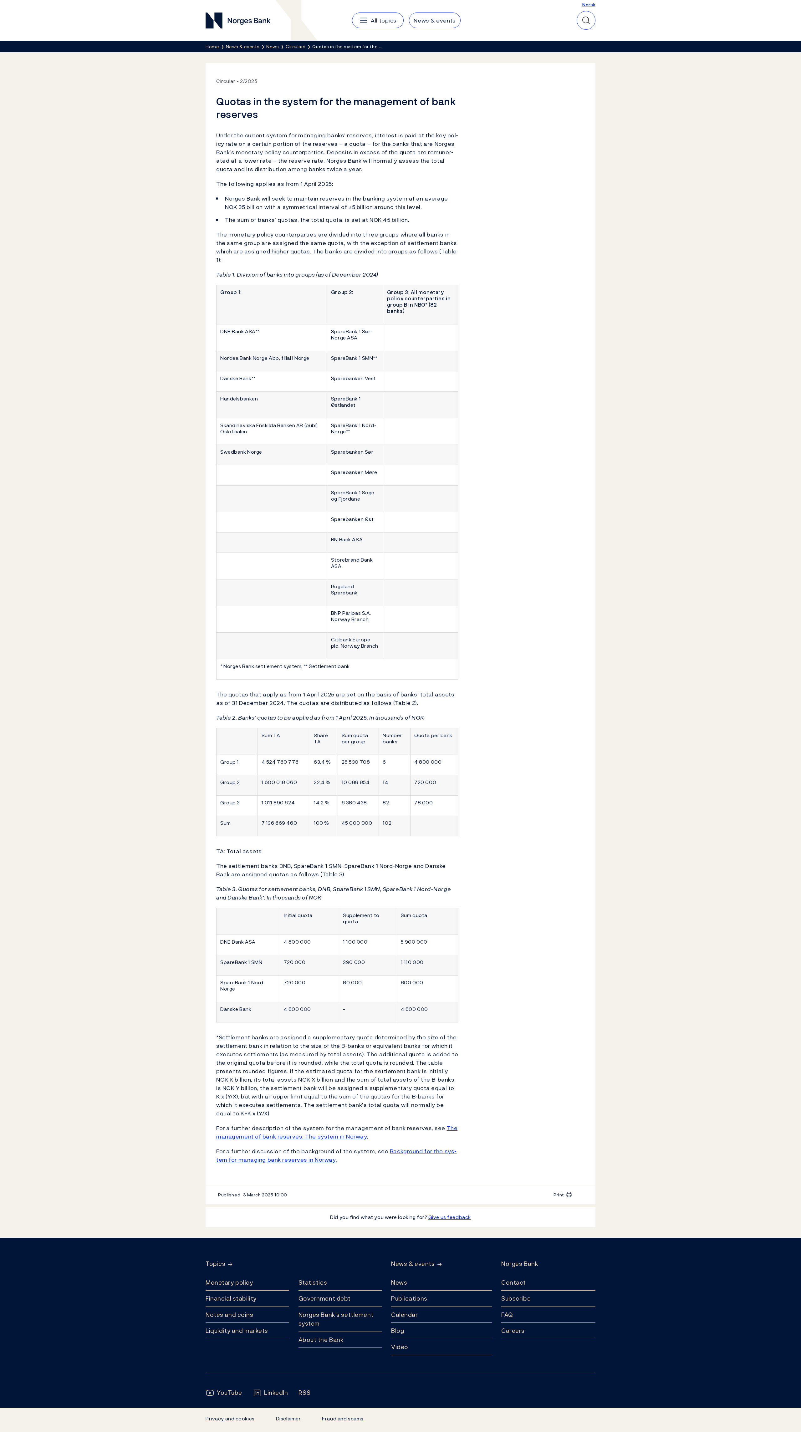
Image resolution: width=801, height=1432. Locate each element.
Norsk (588, 4)
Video (399, 1347)
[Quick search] (586, 20)
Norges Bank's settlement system (336, 1319)
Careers (513, 1330)
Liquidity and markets (237, 1330)
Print (559, 1194)
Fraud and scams (342, 1418)
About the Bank (321, 1339)
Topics (215, 1264)
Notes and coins (229, 1314)
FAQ (507, 1314)
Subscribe (516, 1298)
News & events (413, 1264)
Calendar (404, 1314)
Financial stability (231, 1298)
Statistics (312, 1282)
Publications (409, 1298)
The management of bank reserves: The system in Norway (336, 1132)
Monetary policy (229, 1282)
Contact (513, 1282)
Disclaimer (288, 1418)
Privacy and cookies (230, 1418)
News (399, 1282)
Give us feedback (449, 1217)
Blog (397, 1330)
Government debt (324, 1298)
